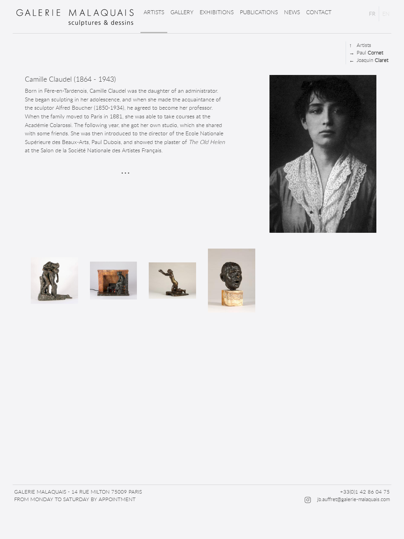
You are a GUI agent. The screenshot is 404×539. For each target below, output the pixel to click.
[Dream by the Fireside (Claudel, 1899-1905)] (113, 280)
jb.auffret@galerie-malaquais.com (353, 499)
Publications (259, 12)
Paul (366, 52)
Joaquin (368, 60)
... (125, 168)
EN (386, 13)
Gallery (181, 12)
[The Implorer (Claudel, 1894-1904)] (172, 280)
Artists (154, 12)
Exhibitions (217, 12)
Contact (318, 12)
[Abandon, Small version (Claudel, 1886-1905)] (54, 280)
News (292, 12)
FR (372, 13)
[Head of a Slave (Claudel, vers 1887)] (231, 281)
